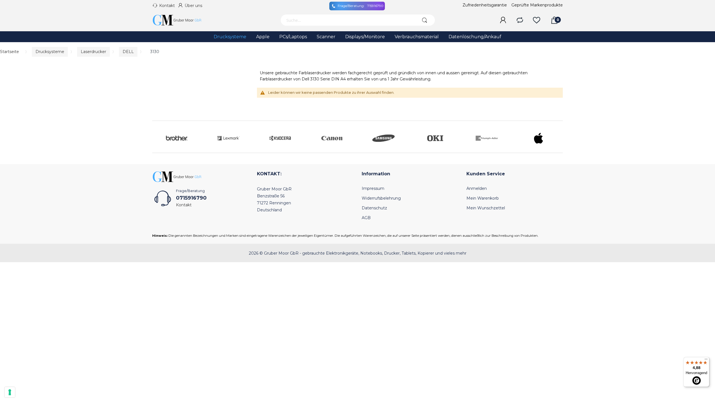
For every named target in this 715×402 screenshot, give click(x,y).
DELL (128, 51)
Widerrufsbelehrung (381, 198)
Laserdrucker (93, 51)
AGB (366, 217)
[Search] (424, 20)
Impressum (373, 188)
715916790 (360, 6)
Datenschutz (374, 207)
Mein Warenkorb (482, 198)
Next (557, 137)
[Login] (503, 20)
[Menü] (706, 360)
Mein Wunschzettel (485, 207)
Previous (158, 137)
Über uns (193, 5)
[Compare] (520, 20)
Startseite (9, 51)
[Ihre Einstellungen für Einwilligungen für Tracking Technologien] (9, 392)
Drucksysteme (49, 51)
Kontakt (167, 5)
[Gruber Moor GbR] (181, 20)
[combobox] (347, 20)
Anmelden (476, 188)
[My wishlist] (537, 20)
